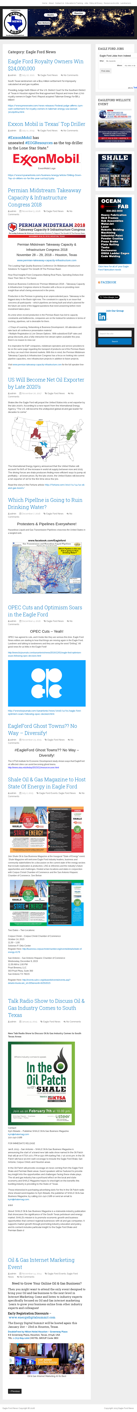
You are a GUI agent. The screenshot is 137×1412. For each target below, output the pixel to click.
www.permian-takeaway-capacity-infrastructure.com (37, 364)
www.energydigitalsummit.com (32, 1317)
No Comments (71, 75)
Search (115, 341)
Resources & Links (111, 3)
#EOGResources (39, 142)
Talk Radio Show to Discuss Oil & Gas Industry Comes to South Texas (46, 1007)
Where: (119, 65)
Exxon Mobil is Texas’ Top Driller (46, 124)
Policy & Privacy (96, 3)
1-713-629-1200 (21, 1338)
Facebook (108, 282)
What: (102, 61)
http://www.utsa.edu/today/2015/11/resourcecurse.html (33, 767)
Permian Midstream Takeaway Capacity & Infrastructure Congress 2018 (44, 197)
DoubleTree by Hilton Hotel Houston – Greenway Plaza (37, 1331)
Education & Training (74, 3)
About (51, 3)
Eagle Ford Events (48, 793)
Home (44, 3)
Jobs (86, 3)
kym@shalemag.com (18, 1134)
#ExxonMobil (20, 137)
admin (13, 75)
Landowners (125, 3)
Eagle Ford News (49, 75)
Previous (15, 1391)
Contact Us (59, 3)
